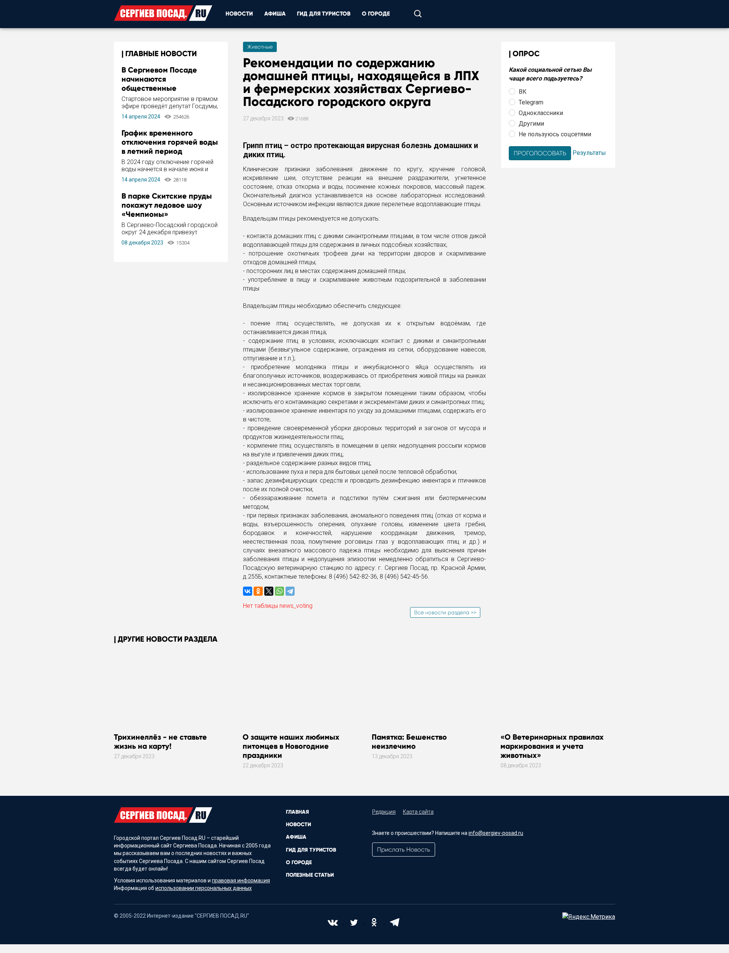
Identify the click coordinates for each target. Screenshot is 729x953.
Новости (239, 13)
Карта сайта (418, 812)
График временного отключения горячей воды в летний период (170, 142)
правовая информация (241, 880)
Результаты (589, 152)
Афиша (275, 13)
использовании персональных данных (203, 888)
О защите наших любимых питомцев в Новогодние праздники (291, 746)
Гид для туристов (323, 13)
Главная (297, 812)
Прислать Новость (403, 849)
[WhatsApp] (279, 591)
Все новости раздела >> (445, 612)
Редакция (384, 812)
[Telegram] (290, 591)
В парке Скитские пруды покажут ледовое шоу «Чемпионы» (167, 205)
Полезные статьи (310, 875)
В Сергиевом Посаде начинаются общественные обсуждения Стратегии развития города (164, 88)
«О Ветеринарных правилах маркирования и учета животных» (552, 746)
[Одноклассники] (258, 591)
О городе (376, 13)
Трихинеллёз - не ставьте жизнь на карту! (160, 741)
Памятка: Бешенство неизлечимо (409, 741)
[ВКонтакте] (247, 591)
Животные (260, 47)
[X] (268, 591)
